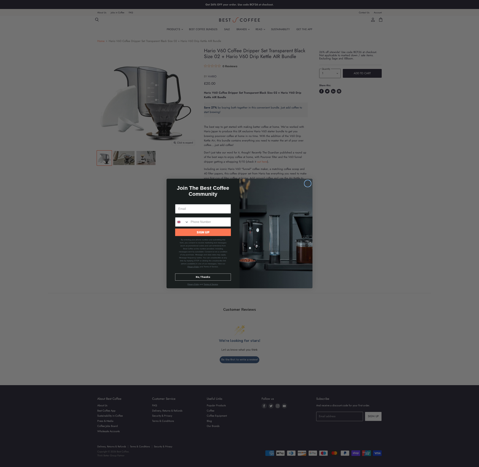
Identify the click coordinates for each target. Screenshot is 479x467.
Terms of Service (211, 284)
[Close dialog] (307, 183)
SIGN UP (203, 232)
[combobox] (182, 221)
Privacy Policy (193, 267)
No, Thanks (203, 277)
